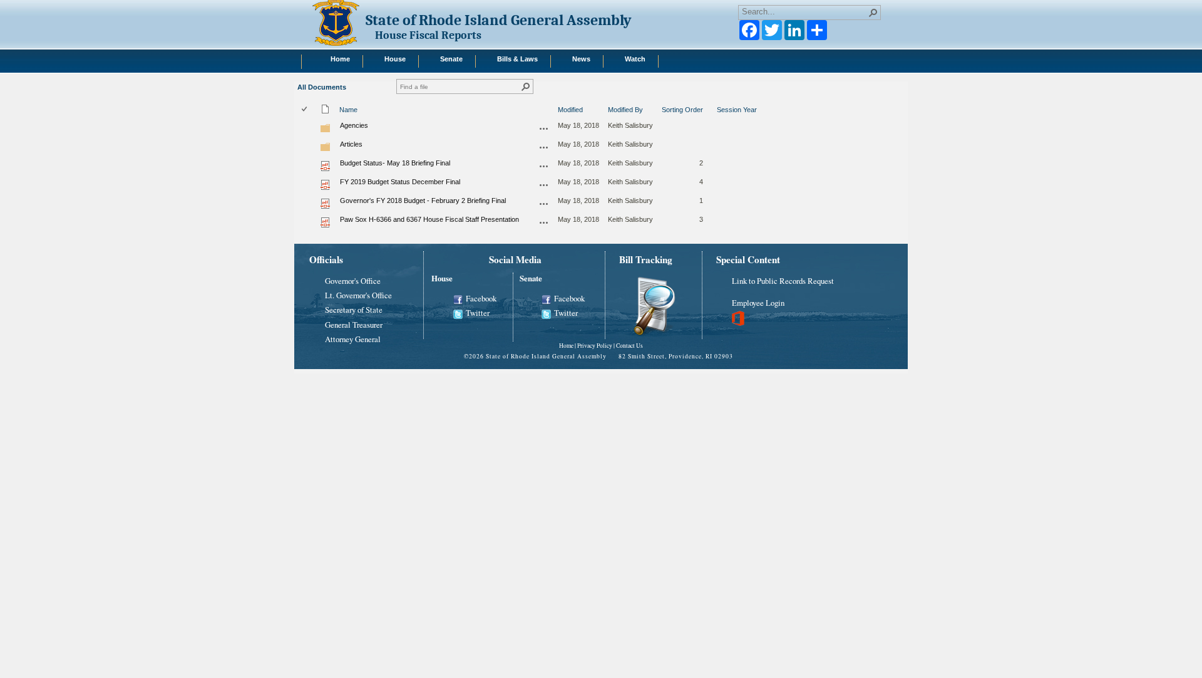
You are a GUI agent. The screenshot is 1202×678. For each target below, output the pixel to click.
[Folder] (326, 131)
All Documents (321, 87)
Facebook (481, 298)
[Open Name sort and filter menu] (344, 117)
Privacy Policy (594, 346)
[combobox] (804, 11)
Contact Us (629, 346)
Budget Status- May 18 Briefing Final (395, 163)
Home (566, 346)
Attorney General (353, 339)
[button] (873, 12)
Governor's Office (353, 280)
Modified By (625, 109)
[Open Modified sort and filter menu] (562, 117)
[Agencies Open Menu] (544, 128)
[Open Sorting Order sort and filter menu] (666, 117)
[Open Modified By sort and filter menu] (612, 117)
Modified (570, 109)
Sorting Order (682, 109)
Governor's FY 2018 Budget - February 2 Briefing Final (423, 200)
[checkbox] (305, 110)
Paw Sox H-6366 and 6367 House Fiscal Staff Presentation (429, 219)
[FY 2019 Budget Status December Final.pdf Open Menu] (544, 185)
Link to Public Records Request (783, 280)
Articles (351, 144)
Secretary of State (354, 309)
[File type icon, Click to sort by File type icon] (326, 111)
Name (348, 109)
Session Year (737, 109)
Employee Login (758, 302)
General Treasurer (354, 324)
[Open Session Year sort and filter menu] (721, 117)
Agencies (354, 125)
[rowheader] (307, 127)
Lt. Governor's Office (358, 295)
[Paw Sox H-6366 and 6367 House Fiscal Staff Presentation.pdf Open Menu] (544, 222)
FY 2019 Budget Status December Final (400, 181)
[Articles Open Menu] (544, 147)
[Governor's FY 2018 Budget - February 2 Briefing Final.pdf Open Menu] (544, 204)
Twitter (478, 312)
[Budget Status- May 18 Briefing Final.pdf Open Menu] (544, 166)
